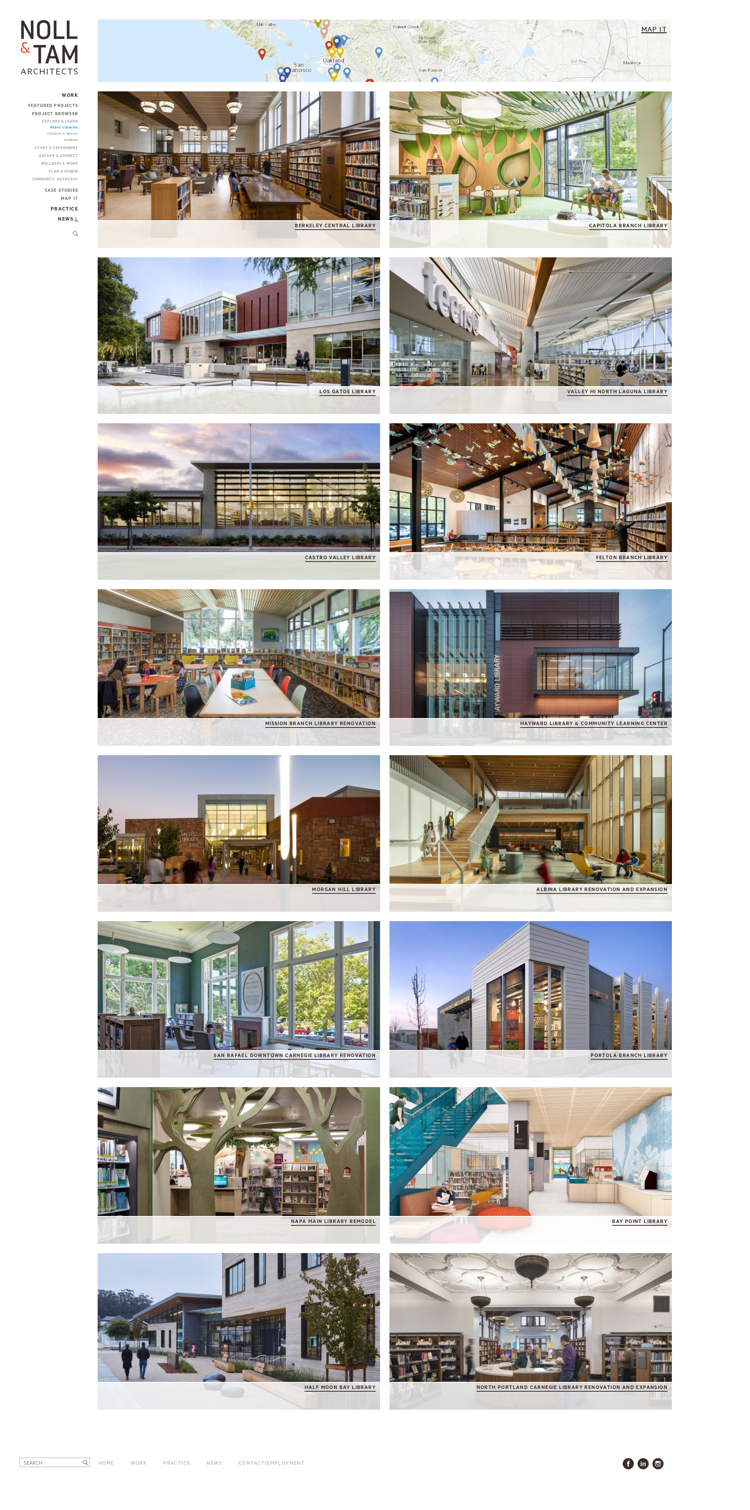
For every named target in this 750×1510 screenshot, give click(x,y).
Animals (71, 140)
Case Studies (61, 190)
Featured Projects (53, 105)
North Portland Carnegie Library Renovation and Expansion (572, 1388)
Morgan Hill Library (344, 890)
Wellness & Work (59, 164)
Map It (69, 198)
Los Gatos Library (348, 392)
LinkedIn (645, 1464)
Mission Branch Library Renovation (320, 724)
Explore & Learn (60, 121)
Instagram (659, 1464)
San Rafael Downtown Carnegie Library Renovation (295, 1056)
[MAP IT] (385, 52)
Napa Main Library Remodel (333, 1222)
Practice (176, 1462)
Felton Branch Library (632, 558)
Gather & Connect (58, 156)
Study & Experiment (56, 148)
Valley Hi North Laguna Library (617, 392)
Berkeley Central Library (335, 226)
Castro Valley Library (340, 558)
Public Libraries (64, 127)
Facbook (630, 1464)
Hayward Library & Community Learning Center (594, 724)
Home (106, 1462)
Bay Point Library (640, 1222)
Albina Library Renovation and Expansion (602, 890)
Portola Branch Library (629, 1056)
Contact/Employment (272, 1462)
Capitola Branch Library (628, 226)
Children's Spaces (62, 133)
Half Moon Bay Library (340, 1388)
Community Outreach (55, 179)
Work (139, 1462)
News (65, 219)
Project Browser (55, 114)
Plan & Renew (63, 171)
